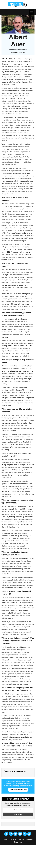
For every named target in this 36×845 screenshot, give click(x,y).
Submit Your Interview (18, 790)
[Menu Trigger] (31, 12)
